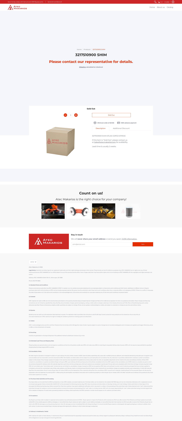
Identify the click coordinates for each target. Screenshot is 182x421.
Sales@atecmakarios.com (105, 142)
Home (79, 49)
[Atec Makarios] (17, 7)
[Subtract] (65, 115)
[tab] (100, 128)
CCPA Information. (129, 239)
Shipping (82, 67)
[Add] (76, 115)
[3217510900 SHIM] (60, 142)
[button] (163, 2)
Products (87, 49)
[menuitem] (155, 2)
